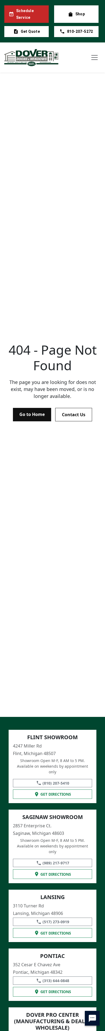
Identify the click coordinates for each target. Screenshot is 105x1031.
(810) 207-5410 (56, 783)
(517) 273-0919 (56, 921)
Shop (80, 14)
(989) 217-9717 (56, 862)
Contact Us (73, 415)
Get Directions (55, 794)
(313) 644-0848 (56, 980)
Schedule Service (25, 14)
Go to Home (32, 414)
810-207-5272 (80, 31)
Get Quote (30, 31)
